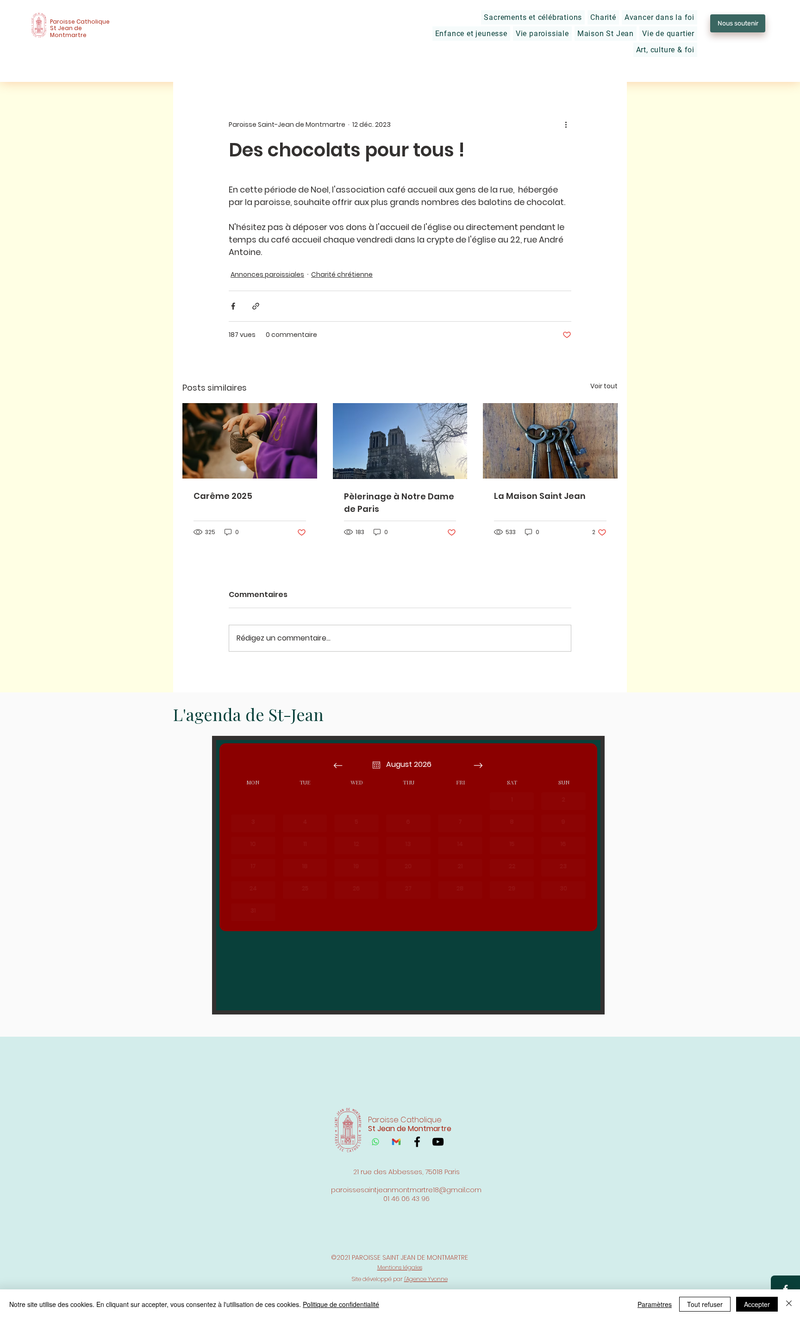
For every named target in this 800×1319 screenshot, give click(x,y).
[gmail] (396, 1142)
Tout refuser (705, 1304)
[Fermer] (788, 1304)
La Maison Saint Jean (540, 496)
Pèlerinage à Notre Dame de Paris (399, 503)
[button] (533, 17)
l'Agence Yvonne (426, 1279)
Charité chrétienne (342, 274)
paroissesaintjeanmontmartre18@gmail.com (406, 1190)
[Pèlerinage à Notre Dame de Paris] (400, 441)
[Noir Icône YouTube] (438, 1142)
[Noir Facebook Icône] (417, 1142)
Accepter (757, 1304)
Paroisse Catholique (80, 21)
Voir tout (604, 386)
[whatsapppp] (375, 1142)
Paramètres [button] (655, 1304)
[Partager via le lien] (255, 306)
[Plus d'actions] (565, 124)
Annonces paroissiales (267, 274)
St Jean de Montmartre (68, 31)
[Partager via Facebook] (233, 306)
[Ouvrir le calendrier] (376, 765)
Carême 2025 (223, 496)
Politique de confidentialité (341, 1304)
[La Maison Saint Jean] (550, 441)
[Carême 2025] (249, 441)
